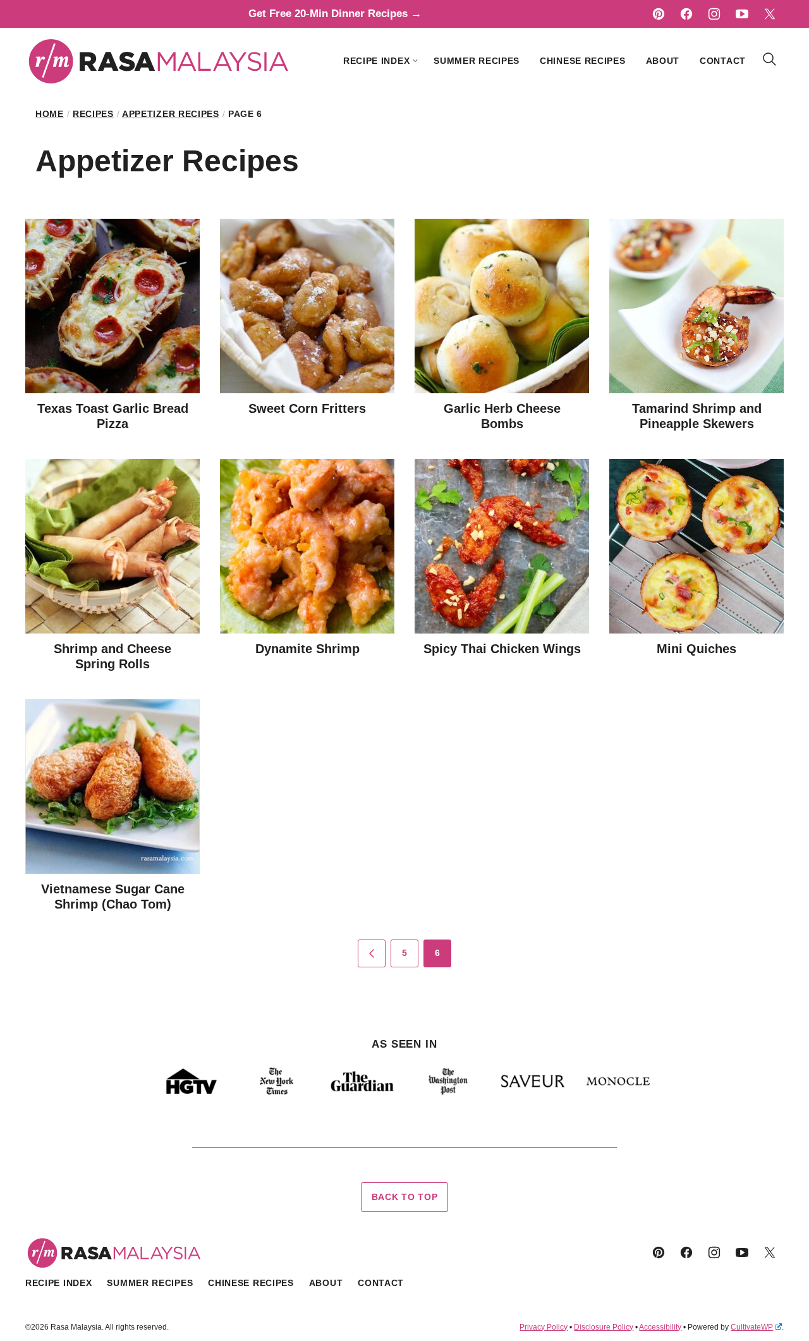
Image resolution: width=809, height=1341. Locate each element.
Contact (723, 61)
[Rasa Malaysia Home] (159, 60)
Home (49, 114)
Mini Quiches (696, 649)
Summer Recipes (477, 61)
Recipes (93, 114)
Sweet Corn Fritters (307, 408)
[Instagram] (714, 14)
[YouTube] (742, 14)
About (663, 61)
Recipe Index (376, 61)
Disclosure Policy (603, 1327)
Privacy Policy (544, 1327)
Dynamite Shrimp (307, 649)
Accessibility (660, 1327)
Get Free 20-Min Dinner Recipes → (335, 14)
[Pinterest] (658, 14)
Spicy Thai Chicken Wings (502, 649)
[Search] (770, 59)
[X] (770, 14)
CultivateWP (752, 1327)
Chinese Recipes (583, 61)
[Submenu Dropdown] (415, 60)
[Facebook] (686, 14)
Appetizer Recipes (170, 114)
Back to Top (405, 1197)
